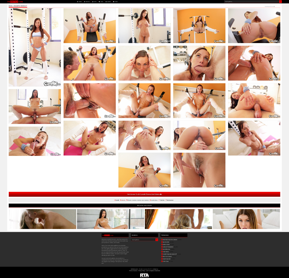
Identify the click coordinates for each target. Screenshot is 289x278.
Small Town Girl (166, 259)
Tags (101, 1)
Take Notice (166, 251)
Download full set (269, 6)
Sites (95, 1)
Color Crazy (166, 261)
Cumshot (139, 200)
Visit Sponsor (170, 200)
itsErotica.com (134, 269)
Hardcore (146, 200)
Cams (116, 1)
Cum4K (117, 200)
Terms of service (133, 270)
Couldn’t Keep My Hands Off (170, 254)
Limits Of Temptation (168, 247)
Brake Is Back (166, 244)
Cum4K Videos (154, 200)
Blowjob (129, 200)
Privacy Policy (141, 270)
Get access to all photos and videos (143, 194)
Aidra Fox (123, 200)
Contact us (155, 269)
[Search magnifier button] (280, 1)
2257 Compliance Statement (153, 270)
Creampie (134, 200)
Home (80, 1)
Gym (143, 200)
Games (109, 1)
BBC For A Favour (167, 256)
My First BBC (166, 242)
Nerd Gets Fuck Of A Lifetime (170, 239)
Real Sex (162, 200)
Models (87, 1)
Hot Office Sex (166, 249)
